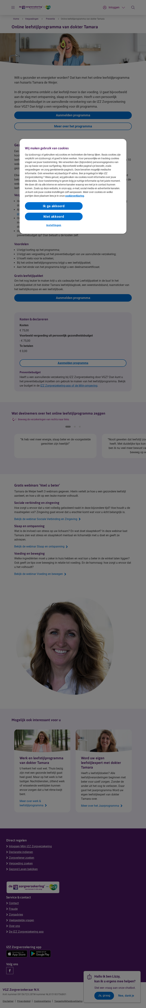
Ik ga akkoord (54, 206)
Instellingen (53, 225)
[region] (73, 186)
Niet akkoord (53, 216)
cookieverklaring (74, 195)
